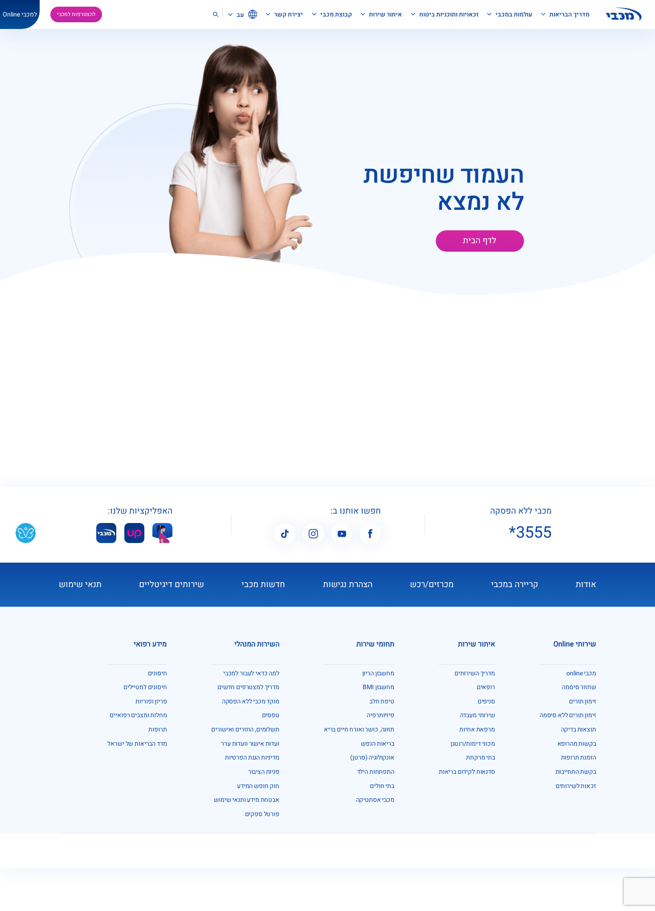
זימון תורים (582, 701)
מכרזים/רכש (432, 584)
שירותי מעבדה (477, 715)
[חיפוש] (215, 14)
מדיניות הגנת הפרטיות (252, 757)
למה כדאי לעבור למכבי (251, 673)
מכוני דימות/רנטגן (472, 743)
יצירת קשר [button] (288, 14)
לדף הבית (479, 240)
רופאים (486, 687)
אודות (586, 584)
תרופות (157, 729)
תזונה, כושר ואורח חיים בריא (359, 729)
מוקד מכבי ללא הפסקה (250, 701)
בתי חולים (382, 786)
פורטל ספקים (262, 814)
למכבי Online (20, 14)
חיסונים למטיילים (145, 687)
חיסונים (157, 673)
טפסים (270, 715)
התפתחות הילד (375, 771)
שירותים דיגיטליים (171, 584)
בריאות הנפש (377, 743)
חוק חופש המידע (258, 786)
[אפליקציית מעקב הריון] (162, 533)
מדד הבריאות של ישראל (137, 743)
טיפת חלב (381, 701)
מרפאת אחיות (477, 729)
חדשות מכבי (263, 584)
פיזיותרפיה (380, 715)
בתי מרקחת (480, 757)
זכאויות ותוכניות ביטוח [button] (448, 14)
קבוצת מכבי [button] (335, 14)
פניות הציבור (263, 771)
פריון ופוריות (151, 701)
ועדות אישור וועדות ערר (250, 743)
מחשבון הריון (378, 673)
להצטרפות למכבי (76, 14)
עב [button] (239, 15)
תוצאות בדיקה (578, 729)
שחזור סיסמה (579, 687)
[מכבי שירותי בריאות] (624, 14)
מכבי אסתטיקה (375, 800)
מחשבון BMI (378, 687)
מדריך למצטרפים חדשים (248, 687)
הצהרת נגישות (348, 584)
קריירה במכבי (514, 584)
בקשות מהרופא (576, 743)
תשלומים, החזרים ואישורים (245, 729)
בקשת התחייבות (576, 771)
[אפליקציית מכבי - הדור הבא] (106, 533)
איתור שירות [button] (385, 14)
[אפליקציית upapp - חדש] (134, 533)
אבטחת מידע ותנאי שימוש (246, 800)
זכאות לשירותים (576, 786)
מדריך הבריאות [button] (569, 14)
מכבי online (581, 673)
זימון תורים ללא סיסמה (568, 715)
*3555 (530, 533)
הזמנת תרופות (578, 757)
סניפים (486, 701)
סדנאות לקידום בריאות (467, 771)
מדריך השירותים (474, 673)
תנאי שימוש (80, 584)
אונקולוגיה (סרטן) (372, 757)
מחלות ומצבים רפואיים (138, 715)
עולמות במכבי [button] (513, 14)
